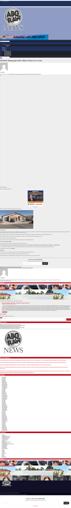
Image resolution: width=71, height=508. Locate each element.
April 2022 (4, 425)
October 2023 (4, 408)
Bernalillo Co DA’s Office (6, 436)
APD (27, 74)
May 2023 (3, 413)
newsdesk (2, 72)
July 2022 (3, 422)
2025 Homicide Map (7, 52)
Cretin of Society (5, 439)
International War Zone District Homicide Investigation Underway (11, 266)
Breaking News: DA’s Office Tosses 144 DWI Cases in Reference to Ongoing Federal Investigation (16, 267)
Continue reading (35, 505)
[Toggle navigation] (0, 40)
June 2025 (3, 390)
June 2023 (3, 412)
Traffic (3, 46)
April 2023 (4, 414)
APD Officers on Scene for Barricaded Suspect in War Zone (10, 296)
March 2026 (4, 381)
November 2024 (4, 396)
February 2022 (4, 427)
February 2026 (4, 382)
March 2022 (4, 426)
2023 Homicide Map (7, 54)
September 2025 (4, 387)
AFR (3, 434)
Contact (7, 45)
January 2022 (4, 428)
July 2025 (3, 389)
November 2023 (4, 407)
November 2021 (4, 430)
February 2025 (4, 393)
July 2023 (3, 411)
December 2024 (4, 395)
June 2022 (3, 423)
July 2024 (3, 400)
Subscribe (45, 263)
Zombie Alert (4, 456)
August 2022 (4, 421)
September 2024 (4, 398)
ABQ (10, 74)
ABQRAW (13, 74)
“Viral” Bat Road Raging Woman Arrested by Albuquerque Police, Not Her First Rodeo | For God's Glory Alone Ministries (20, 360)
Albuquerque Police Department (21, 74)
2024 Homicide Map (7, 53)
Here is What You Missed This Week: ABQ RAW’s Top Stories (10, 324)
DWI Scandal (33, 74)
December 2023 (4, 406)
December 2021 (4, 429)
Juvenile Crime (4, 447)
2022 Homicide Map (7, 55)
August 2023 (4, 410)
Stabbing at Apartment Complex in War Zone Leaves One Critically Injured (13, 291)
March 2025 (4, 392)
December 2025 (4, 384)
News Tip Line (4, 47)
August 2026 (4, 377)
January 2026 (4, 383)
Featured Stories (2, 284)
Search (1, 317)
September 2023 (4, 409)
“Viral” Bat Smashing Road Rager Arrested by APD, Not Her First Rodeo (12, 327)
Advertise (3, 48)
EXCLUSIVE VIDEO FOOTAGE (8, 443)
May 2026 (3, 379)
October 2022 (4, 419)
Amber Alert (4, 435)
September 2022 (4, 420)
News (6, 284)
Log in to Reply (4, 312)
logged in (5, 316)
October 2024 (4, 397)
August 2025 (4, 388)
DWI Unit (37, 74)
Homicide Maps (4, 50)
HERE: (13, 248)
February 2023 (4, 416)
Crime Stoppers (4, 440)
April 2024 (4, 403)
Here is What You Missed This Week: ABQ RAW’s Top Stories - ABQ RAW (12, 362)
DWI (29, 74)
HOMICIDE (4, 446)
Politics (3, 451)
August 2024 (4, 399)
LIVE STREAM (5, 448)
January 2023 (4, 417)
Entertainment (4, 442)
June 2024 (3, 401)
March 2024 (4, 404)
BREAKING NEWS (3, 289)
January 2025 (4, 394)
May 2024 (3, 402)
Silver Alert (4, 453)
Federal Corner (4, 445)
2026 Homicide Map (7, 51)
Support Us (4, 49)
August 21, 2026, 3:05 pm (4, 293)
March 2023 (4, 415)
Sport (3, 454)
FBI (40, 74)
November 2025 (4, 385)
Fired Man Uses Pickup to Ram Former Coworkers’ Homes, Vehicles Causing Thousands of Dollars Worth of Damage (46, 362)
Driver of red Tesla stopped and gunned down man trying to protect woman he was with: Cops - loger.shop (17, 367)
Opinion (3, 450)
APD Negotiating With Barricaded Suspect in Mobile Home (10, 328)
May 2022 (3, 424)
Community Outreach (5, 438)
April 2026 (4, 380)
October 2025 (4, 386)
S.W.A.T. (9, 294)
